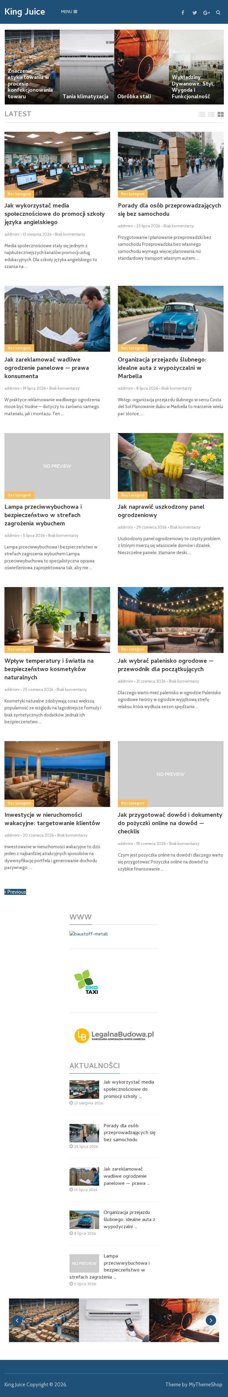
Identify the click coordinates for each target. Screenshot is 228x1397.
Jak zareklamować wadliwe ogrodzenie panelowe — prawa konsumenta (46, 368)
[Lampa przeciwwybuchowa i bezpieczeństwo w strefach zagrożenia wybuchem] (57, 466)
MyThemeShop (205, 1385)
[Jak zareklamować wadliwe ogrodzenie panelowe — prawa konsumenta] (57, 319)
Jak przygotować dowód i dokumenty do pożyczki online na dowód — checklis (170, 824)
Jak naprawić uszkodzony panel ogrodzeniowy (161, 512)
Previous (16, 892)
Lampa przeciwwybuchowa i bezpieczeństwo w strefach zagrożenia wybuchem (43, 516)
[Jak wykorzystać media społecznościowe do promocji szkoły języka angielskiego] (57, 165)
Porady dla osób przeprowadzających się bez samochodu (169, 210)
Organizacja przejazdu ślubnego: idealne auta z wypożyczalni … (129, 1220)
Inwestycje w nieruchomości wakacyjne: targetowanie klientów (52, 820)
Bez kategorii (19, 193)
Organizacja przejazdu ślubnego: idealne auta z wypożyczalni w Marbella (162, 368)
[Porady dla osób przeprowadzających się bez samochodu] (170, 165)
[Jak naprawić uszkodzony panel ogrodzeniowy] (170, 466)
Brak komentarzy (70, 234)
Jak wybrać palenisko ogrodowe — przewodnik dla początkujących (165, 666)
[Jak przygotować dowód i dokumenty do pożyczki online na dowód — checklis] (170, 774)
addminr (12, 234)
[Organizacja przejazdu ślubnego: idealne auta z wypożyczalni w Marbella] (170, 319)
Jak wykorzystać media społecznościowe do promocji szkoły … (129, 1090)
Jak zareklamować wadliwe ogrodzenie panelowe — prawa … (127, 1176)
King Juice (24, 13)
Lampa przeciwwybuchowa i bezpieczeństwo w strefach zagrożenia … (109, 1267)
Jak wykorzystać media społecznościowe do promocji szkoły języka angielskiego (54, 214)
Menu (66, 12)
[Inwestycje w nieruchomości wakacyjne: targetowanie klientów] (57, 774)
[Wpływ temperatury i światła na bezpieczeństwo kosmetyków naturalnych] (57, 620)
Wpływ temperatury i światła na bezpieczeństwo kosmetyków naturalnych (49, 670)
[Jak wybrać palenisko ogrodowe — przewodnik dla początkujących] (170, 620)
